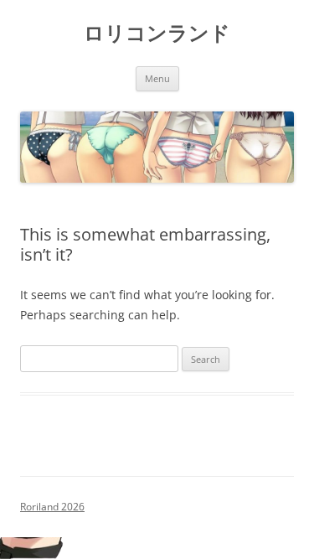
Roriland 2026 (52, 506)
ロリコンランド (157, 33)
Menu (157, 78)
